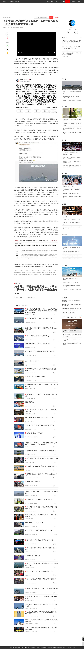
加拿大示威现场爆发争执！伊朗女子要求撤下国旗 (41, 579)
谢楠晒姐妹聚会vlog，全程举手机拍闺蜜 (71, 193)
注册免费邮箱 (73, 1)
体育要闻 (64, 140)
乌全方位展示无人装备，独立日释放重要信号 (40, 571)
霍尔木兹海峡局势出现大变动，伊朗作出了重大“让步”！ (41, 351)
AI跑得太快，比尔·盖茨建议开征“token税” (71, 219)
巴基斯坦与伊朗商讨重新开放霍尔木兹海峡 (39, 499)
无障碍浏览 (12, 1)
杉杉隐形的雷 (66, 216)
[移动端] (47, 1)
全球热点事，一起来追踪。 (72, 29)
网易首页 (4, 1)
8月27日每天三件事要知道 (34, 433)
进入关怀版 (17, 1)
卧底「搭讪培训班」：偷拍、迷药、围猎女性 (72, 337)
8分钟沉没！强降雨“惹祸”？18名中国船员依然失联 (39, 425)
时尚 (63, 317)
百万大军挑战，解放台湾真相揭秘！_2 (38, 336)
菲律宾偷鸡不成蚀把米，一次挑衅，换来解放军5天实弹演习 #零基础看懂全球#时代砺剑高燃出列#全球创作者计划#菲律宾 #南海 (41, 310)
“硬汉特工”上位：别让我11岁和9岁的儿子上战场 (38, 530)
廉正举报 (60, 647)
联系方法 (33, 647)
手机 (80, 317)
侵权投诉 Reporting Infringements (69, 647)
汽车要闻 (64, 265)
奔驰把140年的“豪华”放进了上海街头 (70, 282)
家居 (68, 317)
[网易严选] (56, 1)
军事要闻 (64, 79)
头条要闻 (64, 106)
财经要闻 (64, 204)
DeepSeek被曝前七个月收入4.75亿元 (70, 256)
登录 (67, 1)
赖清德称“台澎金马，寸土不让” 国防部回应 (37, 343)
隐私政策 (45, 647)
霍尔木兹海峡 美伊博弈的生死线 (36, 376)
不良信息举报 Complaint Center (53, 647)
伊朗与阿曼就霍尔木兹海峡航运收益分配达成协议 (41, 450)
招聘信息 (37, 647)
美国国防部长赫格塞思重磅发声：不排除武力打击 (39, 417)
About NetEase (24, 647)
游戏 (72, 317)
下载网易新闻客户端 (31, 297)
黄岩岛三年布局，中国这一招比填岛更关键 (39, 318)
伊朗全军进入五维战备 (33, 555)
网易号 (8, 17)
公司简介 (29, 647)
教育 (76, 317)
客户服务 (41, 647)
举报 (57, 27)
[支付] (60, 1)
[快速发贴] (8, 34)
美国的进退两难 (29, 402)
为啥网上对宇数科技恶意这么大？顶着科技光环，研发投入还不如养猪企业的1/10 (35, 289)
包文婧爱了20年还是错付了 (68, 186)
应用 (7, 1)
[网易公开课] (51, 1)
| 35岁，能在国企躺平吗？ (68, 312)
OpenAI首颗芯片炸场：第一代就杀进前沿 (71, 258)
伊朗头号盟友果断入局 (33, 481)
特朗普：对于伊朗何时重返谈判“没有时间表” (72, 100)
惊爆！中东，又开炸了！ (32, 361)
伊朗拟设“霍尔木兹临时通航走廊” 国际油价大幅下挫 (42, 466)
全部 (80, 37)
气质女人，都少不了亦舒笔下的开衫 (70, 334)
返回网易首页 (19, 297)
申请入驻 (56, 17)
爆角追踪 (17, 27)
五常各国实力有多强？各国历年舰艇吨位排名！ (41, 540)
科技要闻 (64, 234)
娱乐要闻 (64, 173)
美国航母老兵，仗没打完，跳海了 (34, 522)
